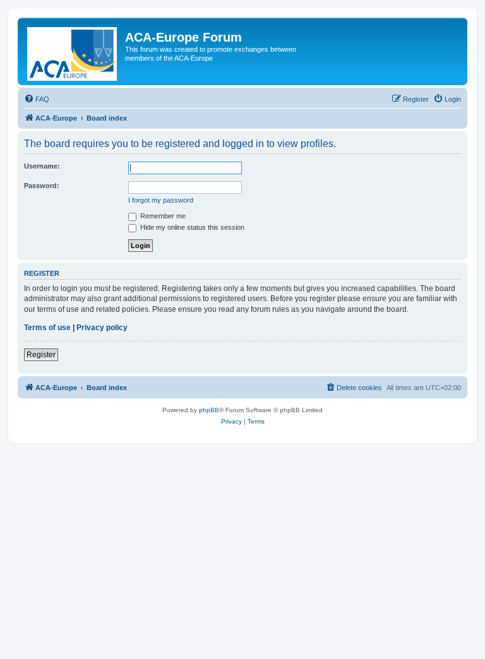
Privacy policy (102, 327)
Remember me (162, 216)
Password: (41, 185)
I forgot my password (160, 200)
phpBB (209, 410)
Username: (42, 166)
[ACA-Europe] (73, 51)
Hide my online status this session (191, 227)
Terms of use (47, 327)
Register (41, 354)
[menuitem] (36, 99)
